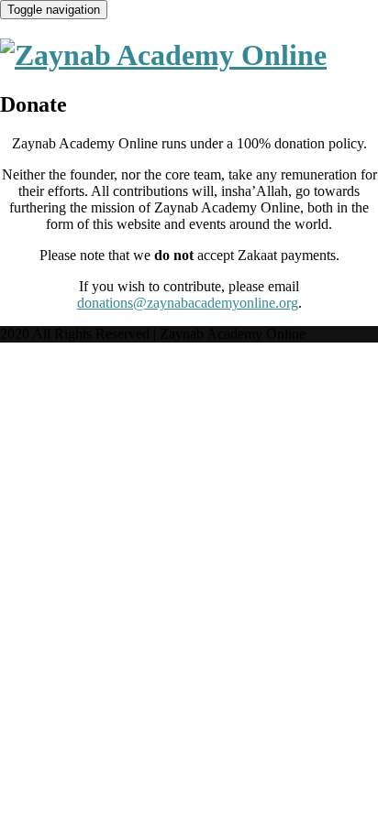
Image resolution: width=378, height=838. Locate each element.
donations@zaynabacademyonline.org (187, 302)
